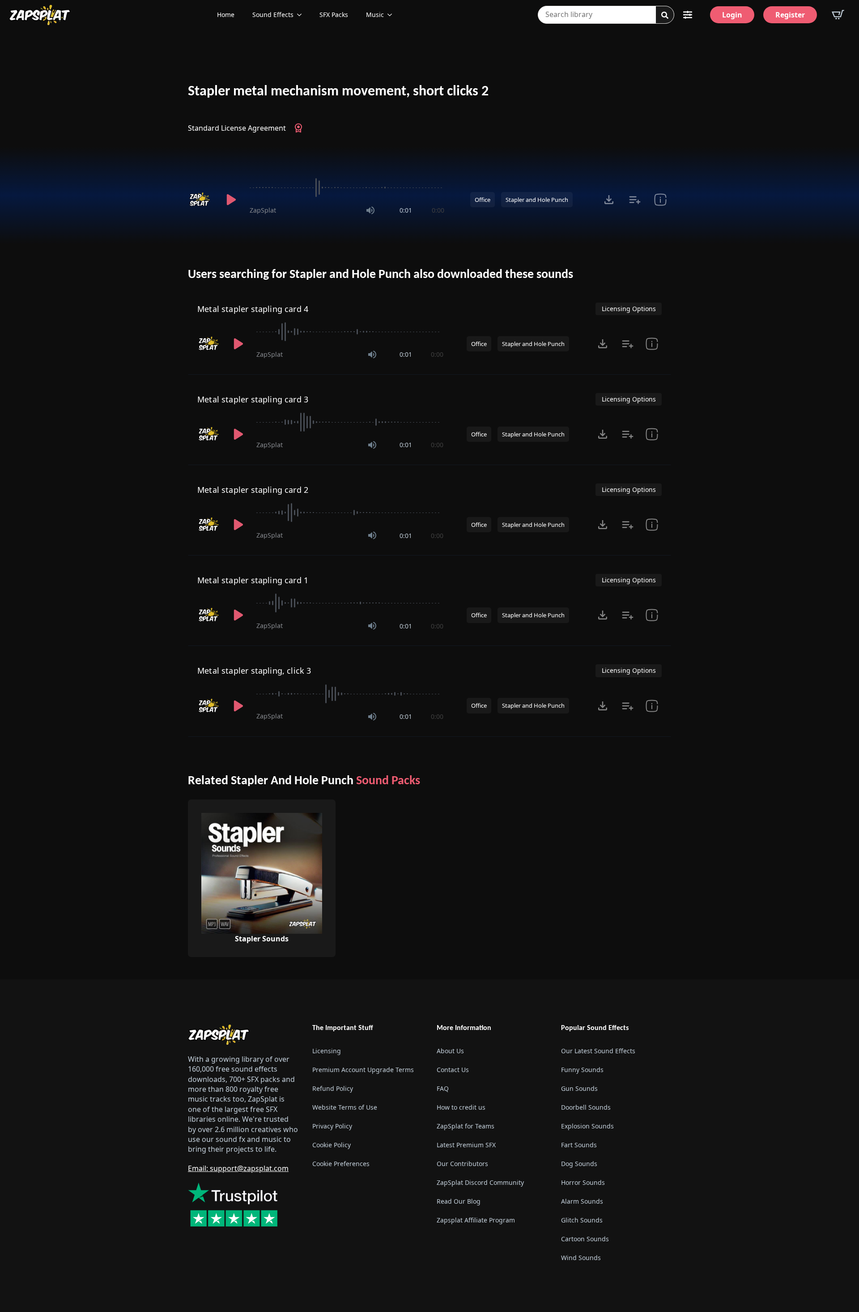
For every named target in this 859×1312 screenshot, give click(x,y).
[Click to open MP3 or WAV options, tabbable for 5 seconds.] (609, 199)
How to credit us (461, 1107)
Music (375, 14)
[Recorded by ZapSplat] (200, 199)
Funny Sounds (582, 1069)
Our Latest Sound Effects (598, 1051)
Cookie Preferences (341, 1163)
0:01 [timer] (406, 210)
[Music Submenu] (392, 15)
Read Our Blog (459, 1201)
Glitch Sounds (582, 1220)
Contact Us (453, 1069)
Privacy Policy (332, 1126)
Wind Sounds (581, 1257)
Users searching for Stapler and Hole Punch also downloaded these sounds (380, 275)
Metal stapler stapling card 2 (252, 489)
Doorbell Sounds (586, 1107)
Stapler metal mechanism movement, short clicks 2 (338, 92)
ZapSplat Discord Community (480, 1182)
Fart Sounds (579, 1145)
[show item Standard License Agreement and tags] (660, 199)
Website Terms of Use (344, 1107)
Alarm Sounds (582, 1201)
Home (225, 14)
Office (482, 200)
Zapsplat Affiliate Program (476, 1220)
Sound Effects (272, 14)
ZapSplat (263, 210)
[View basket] (838, 15)
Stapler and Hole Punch (537, 200)
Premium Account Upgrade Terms (363, 1069)
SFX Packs (333, 14)
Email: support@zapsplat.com (238, 1168)
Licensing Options (629, 308)
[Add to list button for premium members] (634, 199)
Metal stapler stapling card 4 (252, 308)
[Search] (665, 15)
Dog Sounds (579, 1163)
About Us (450, 1051)
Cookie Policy (331, 1145)
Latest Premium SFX (466, 1145)
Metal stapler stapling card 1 (252, 580)
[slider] (347, 187)
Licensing (326, 1051)
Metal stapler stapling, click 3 (254, 670)
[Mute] (370, 210)
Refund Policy (332, 1088)
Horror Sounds (583, 1182)
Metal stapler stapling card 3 (252, 399)
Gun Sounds (579, 1088)
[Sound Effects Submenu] (301, 15)
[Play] (231, 199)
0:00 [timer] (438, 210)
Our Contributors (462, 1163)
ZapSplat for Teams (465, 1126)
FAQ (443, 1088)
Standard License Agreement (237, 128)
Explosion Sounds (587, 1126)
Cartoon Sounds (585, 1239)
